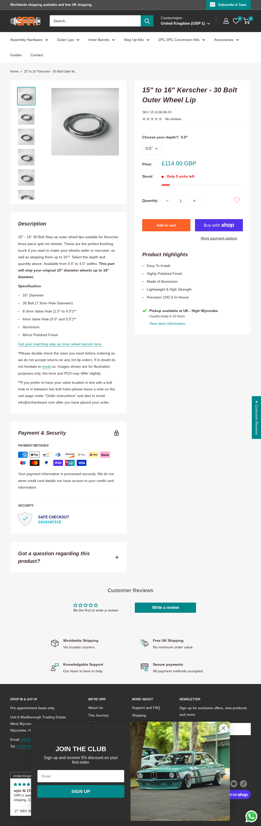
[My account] (226, 21)
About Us (95, 708)
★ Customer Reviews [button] (257, 417)
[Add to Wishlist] (237, 200)
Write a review (165, 607)
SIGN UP (80, 791)
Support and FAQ (146, 708)
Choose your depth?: (165, 137)
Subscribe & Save (232, 5)
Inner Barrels (98, 40)
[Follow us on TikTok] (243, 783)
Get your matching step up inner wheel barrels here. (60, 344)
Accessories (223, 40)
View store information (167, 323)
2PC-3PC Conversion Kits (179, 40)
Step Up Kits (134, 40)
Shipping (139, 715)
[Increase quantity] (194, 200)
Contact (37, 55)
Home (14, 71)
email (46, 366)
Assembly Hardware (26, 40)
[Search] (147, 20)
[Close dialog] (223, 728)
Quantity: (150, 200)
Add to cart (166, 225)
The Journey (98, 715)
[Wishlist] (236, 21)
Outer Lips (65, 40)
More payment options (219, 238)
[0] (246, 21)
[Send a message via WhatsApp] (251, 816)
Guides (16, 55)
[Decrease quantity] (167, 200)
